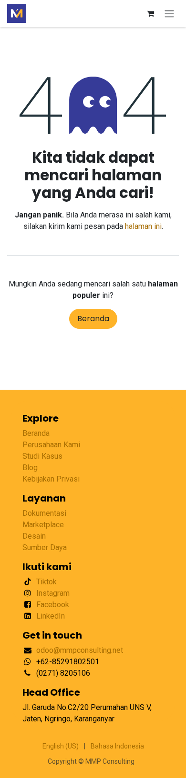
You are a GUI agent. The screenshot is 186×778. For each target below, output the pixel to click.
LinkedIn (50, 615)
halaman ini (143, 226)
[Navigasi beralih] (169, 13)
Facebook (52, 604)
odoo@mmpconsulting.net (79, 650)
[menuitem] (60, 746)
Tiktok (46, 581)
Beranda (93, 318)
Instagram (53, 593)
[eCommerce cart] (150, 13)
